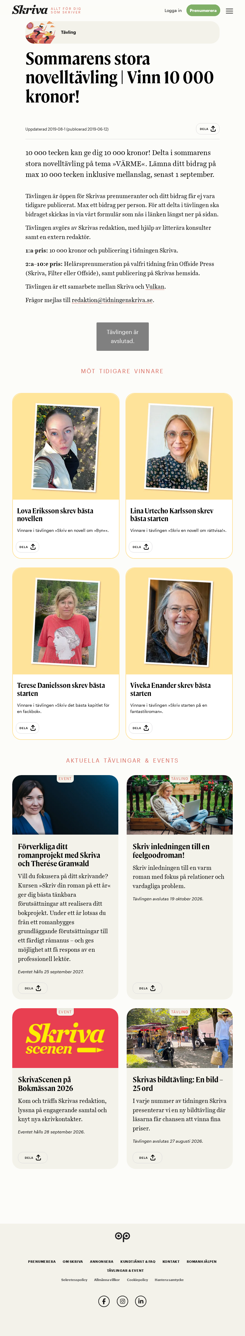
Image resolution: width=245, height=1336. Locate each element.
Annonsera (102, 1261)
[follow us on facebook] (104, 1301)
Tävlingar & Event (125, 1270)
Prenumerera (203, 10)
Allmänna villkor (107, 1280)
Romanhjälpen (202, 1261)
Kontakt (171, 1261)
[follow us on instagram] (122, 1301)
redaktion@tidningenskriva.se (112, 300)
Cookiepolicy (137, 1280)
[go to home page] (30, 9)
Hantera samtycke (169, 1280)
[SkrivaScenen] (65, 1038)
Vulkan (155, 287)
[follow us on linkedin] (140, 1301)
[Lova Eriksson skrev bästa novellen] (66, 447)
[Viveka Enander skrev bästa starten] (179, 621)
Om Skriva (73, 1261)
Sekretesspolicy (74, 1280)
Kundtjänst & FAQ (137, 1261)
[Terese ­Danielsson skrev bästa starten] (66, 621)
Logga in (173, 10)
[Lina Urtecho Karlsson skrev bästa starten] (179, 447)
